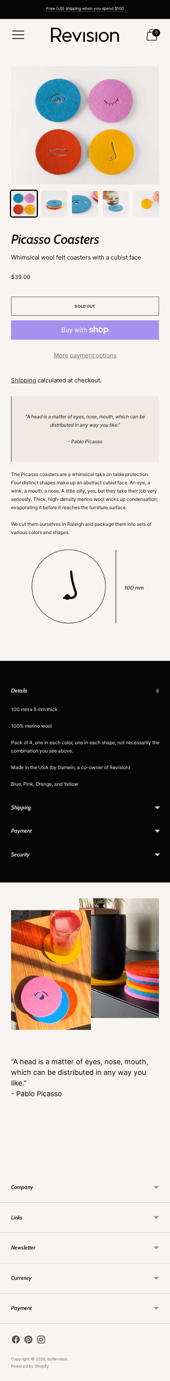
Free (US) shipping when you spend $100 (85, 8)
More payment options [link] (85, 355)
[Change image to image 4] (115, 203)
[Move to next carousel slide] (158, 1166)
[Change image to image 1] (24, 203)
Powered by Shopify (30, 1366)
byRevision (57, 1359)
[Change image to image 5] (146, 203)
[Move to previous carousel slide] (11, 1166)
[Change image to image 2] (54, 203)
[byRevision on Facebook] (16, 1341)
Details (19, 690)
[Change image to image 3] (85, 203)
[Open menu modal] (18, 35)
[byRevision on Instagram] (41, 1341)
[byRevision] (85, 35)
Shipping (23, 380)
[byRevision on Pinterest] (28, 1341)
